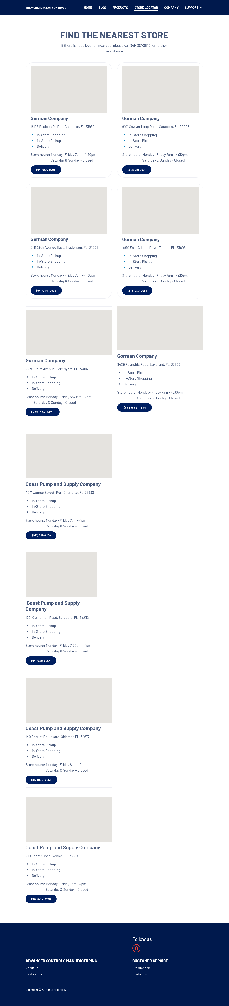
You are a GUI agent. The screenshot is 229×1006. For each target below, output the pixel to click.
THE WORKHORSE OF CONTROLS (46, 7)
